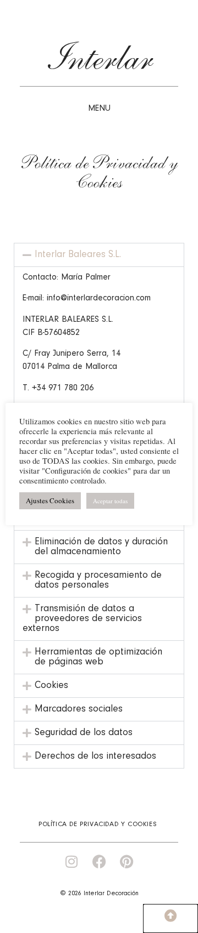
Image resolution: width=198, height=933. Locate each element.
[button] (99, 254)
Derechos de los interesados (95, 756)
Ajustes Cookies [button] (50, 500)
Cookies (51, 686)
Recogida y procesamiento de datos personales (98, 580)
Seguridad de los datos (84, 733)
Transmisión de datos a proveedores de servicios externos (82, 619)
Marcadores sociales (79, 709)
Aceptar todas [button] (110, 501)
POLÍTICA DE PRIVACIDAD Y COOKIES (97, 824)
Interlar (99, 62)
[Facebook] (99, 861)
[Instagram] (72, 861)
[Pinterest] (127, 861)
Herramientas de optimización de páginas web (98, 657)
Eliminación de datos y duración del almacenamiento (101, 547)
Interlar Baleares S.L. (78, 255)
